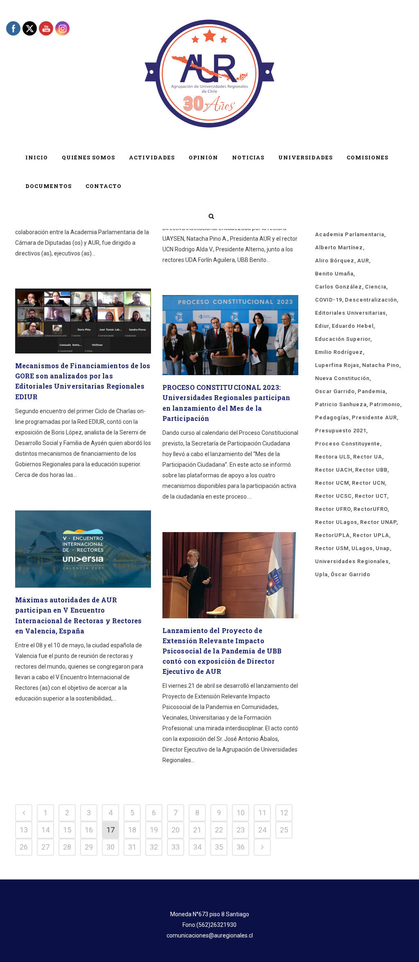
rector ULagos (336, 522)
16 (89, 830)
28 (67, 847)
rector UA (367, 457)
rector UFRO (333, 509)
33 (175, 847)
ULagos (362, 548)
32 (154, 847)
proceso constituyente (347, 444)
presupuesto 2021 (340, 430)
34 (197, 847)
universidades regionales (352, 561)
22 (219, 830)
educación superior (342, 339)
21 (197, 830)
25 (284, 830)
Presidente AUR (374, 417)
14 (45, 830)
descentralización (371, 300)
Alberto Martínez (339, 247)
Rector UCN (368, 483)
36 (241, 847)
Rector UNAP (378, 522)
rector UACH (333, 470)
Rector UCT (371, 496)
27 (45, 847)
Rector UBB (371, 470)
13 (24, 830)
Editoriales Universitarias (350, 313)
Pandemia (371, 391)
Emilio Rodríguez (339, 352)
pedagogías (332, 417)
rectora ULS (332, 457)
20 (175, 830)
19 (154, 830)
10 (241, 812)
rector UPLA (371, 535)
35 (219, 847)
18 (132, 830)
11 (262, 812)
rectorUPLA (332, 535)
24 (262, 830)
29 (89, 847)
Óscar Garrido (350, 574)
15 (67, 830)
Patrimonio (384, 404)
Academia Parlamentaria (349, 234)
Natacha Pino (380, 365)
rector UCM (332, 483)
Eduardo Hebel (353, 326)
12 (284, 812)
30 (110, 847)
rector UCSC (333, 496)
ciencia (375, 287)
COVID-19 (328, 300)
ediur (322, 326)
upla (321, 574)
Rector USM (332, 548)
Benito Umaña (334, 274)
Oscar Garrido (335, 391)
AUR (363, 260)
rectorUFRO (370, 509)
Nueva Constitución (342, 378)
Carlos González (338, 287)
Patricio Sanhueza (341, 404)
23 (241, 830)
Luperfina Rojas (337, 365)
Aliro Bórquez (334, 260)
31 (132, 847)
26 (24, 847)
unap (383, 548)
